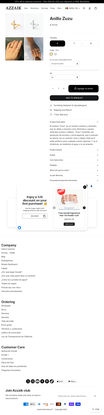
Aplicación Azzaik (9, 351)
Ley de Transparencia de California (16, 336)
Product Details (56, 150)
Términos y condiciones (11, 329)
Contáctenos (7, 359)
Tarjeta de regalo (8, 283)
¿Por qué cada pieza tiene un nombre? (18, 276)
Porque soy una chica (10, 287)
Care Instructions (56, 160)
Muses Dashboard (9, 264)
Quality (52, 155)
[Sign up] (94, 396)
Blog (3, 256)
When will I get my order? (59, 170)
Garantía (5, 317)
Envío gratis (6, 325)
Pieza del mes (7, 362)
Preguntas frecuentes (10, 370)
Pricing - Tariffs (8, 253)
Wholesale (5, 305)
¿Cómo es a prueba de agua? (14, 280)
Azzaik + (5, 355)
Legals (4, 268)
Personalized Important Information (63, 180)
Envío (3, 309)
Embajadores (7, 260)
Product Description (57, 122)
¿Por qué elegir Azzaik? (11, 272)
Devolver (5, 313)
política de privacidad (11, 332)
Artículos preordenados (11, 291)
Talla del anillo (7, 321)
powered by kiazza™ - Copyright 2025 (52, 409)
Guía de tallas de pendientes (14, 366)
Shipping (53, 165)
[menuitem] (26, 8)
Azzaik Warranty (56, 175)
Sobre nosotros (8, 249)
